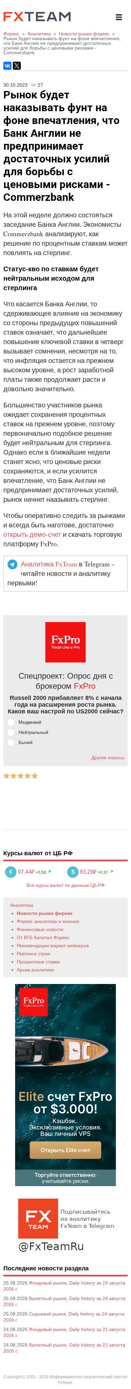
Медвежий (29, 722)
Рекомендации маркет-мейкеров (53, 945)
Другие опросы (107, 757)
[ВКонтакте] (7, 66)
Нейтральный (33, 732)
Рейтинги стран (33, 953)
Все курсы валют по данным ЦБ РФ (66, 885)
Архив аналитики (35, 970)
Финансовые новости (40, 929)
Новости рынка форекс (45, 913)
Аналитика (21, 905)
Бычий (25, 742)
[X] (17, 66)
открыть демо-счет (32, 534)
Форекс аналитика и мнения (48, 921)
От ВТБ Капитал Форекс (43, 937)
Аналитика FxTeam (49, 563)
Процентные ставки (38, 961)
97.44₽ (22, 872)
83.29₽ (85, 872)
